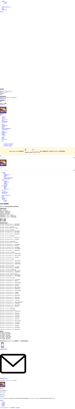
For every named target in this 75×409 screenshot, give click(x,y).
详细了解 (1, 400)
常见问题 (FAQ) (5, 125)
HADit (3, 133)
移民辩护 (3, 134)
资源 (3, 179)
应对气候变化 (4, 132)
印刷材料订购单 (5, 121)
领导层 (5, 186)
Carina (3, 7)
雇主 (3, 120)
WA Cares (3, 135)
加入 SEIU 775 (4, 122)
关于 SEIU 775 (4, 119)
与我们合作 (2, 396)
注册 (1, 101)
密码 (1, 92)
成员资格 (3, 172)
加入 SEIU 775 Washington (8, 143)
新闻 (3, 138)
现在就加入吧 (2, 104)
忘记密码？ (2, 93)
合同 (3, 8)
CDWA (3, 131)
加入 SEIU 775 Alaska (8, 145)
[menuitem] (38, 1)
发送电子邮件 (2, 394)
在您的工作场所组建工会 (6, 128)
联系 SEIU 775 (4, 9)
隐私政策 (18, 407)
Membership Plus (5, 129)
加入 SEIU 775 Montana (8, 144)
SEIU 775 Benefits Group (6, 6)
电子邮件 (1, 91)
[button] (0, 5)
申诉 (3, 127)
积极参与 (3, 126)
